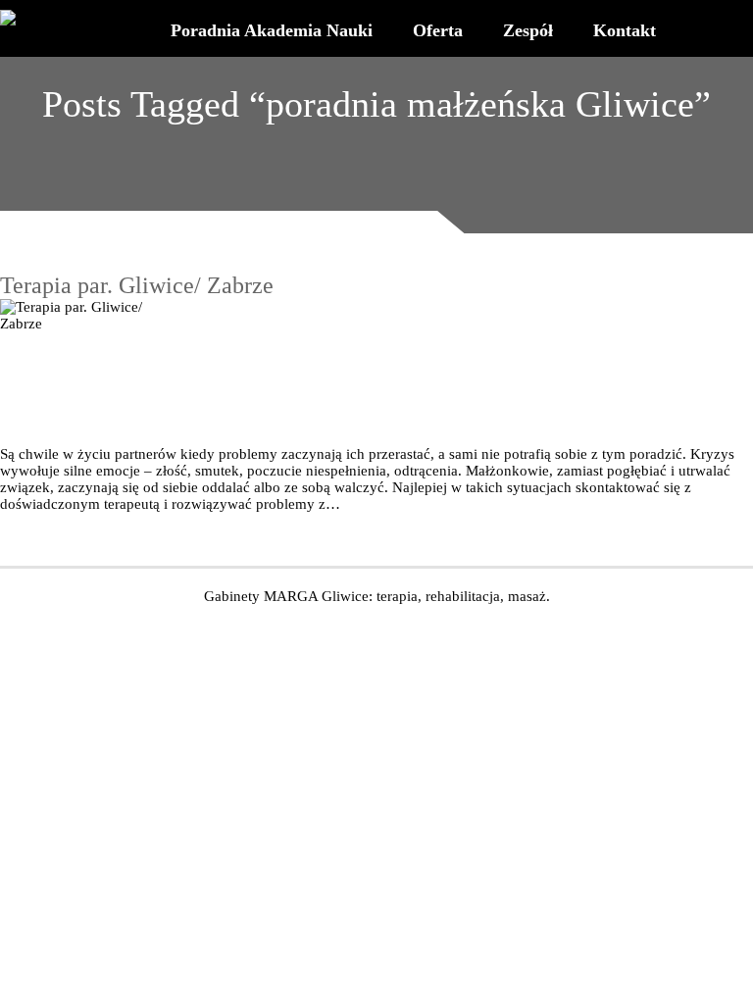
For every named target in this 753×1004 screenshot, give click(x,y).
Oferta (438, 30)
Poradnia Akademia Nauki (272, 30)
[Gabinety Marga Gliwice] (21, 18)
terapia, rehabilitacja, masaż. (463, 596)
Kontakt (624, 30)
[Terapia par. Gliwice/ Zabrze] (376, 372)
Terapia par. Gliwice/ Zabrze (137, 285)
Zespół (528, 30)
